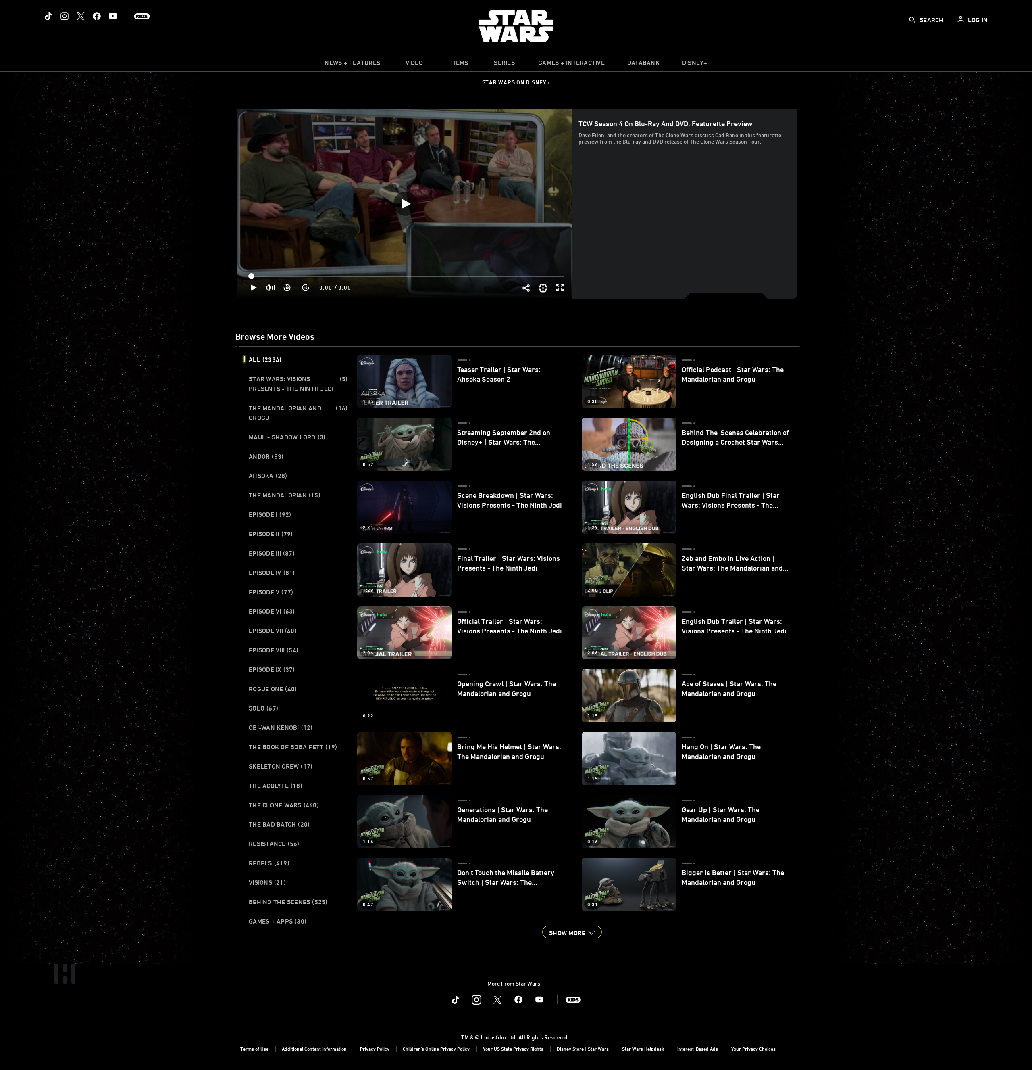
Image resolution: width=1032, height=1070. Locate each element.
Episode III (272, 553)
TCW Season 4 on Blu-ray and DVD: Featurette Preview (665, 123)
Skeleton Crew (280, 766)
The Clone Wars (284, 805)
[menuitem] (414, 64)
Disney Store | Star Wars (583, 1048)
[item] (352, 64)
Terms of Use (254, 1048)
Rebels (269, 863)
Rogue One (273, 688)
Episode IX (272, 669)
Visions (267, 882)
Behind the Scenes (288, 901)
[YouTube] (113, 16)
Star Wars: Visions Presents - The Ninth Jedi (298, 383)
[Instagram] (64, 16)
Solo (263, 708)
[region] (405, 204)
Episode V (271, 592)
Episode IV (272, 572)
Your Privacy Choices (753, 1048)
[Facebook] (97, 16)
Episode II (271, 533)
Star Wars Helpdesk (643, 1048)
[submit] (912, 19)
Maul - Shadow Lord (287, 437)
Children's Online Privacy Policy (436, 1048)
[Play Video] (405, 203)
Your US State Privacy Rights (513, 1048)
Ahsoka (268, 475)
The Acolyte (275, 785)
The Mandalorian (284, 495)
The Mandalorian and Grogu (298, 412)
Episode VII (273, 630)
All (265, 359)
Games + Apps (277, 921)
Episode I (270, 514)
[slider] (407, 276)
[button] (287, 288)
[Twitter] (81, 16)
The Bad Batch (279, 824)
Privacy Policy (374, 1048)
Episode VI (272, 611)
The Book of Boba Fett (293, 746)
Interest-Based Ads (697, 1048)
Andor (266, 456)
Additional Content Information (314, 1048)
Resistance (274, 843)
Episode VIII (273, 650)
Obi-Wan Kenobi (281, 727)
